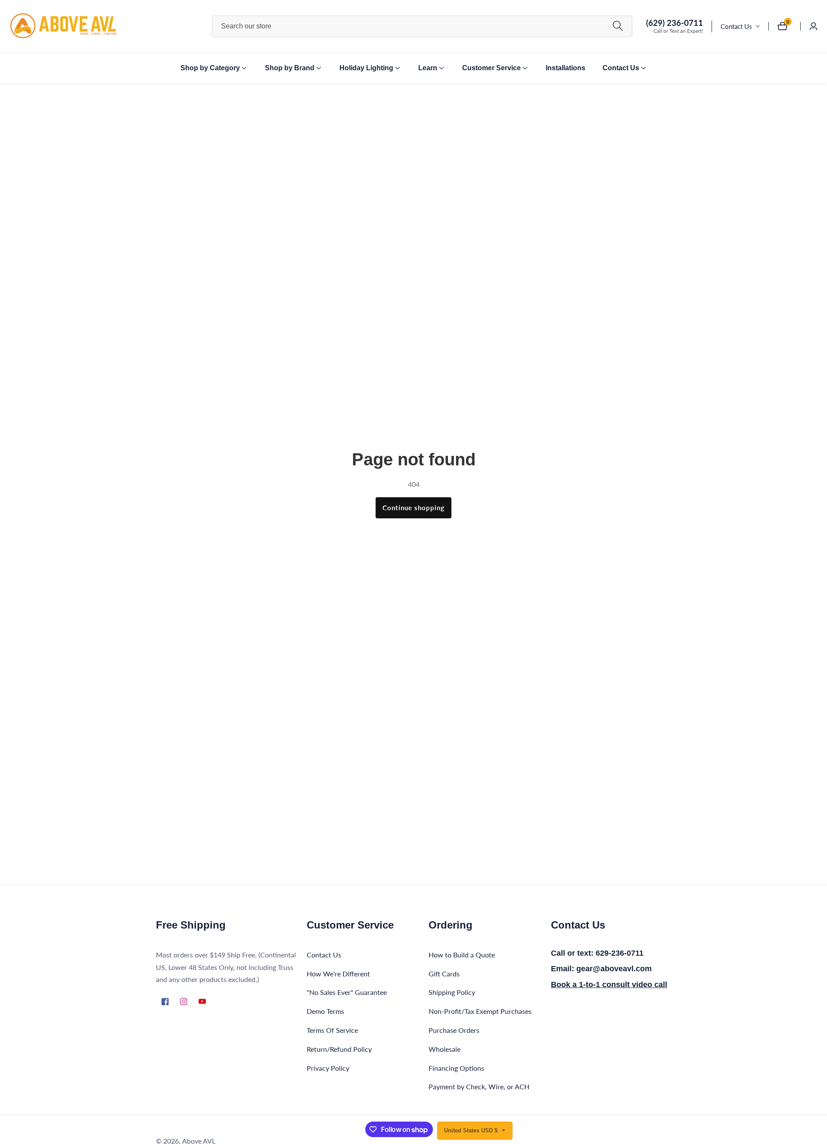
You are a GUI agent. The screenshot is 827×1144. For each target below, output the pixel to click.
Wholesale (444, 1048)
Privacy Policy (328, 1067)
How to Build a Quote (462, 954)
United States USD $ (471, 1130)
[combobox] (422, 26)
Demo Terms (325, 1011)
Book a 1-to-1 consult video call (609, 984)
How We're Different (338, 973)
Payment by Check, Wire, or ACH (479, 1086)
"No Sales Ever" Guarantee (347, 992)
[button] (210, 68)
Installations (565, 68)
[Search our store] (618, 26)
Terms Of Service (332, 1030)
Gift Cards (444, 973)
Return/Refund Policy (339, 1048)
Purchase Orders (454, 1030)
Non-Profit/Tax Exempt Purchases (480, 1011)
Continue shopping (413, 507)
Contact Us (736, 26)
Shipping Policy (452, 992)
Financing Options (456, 1067)
